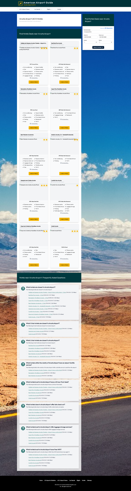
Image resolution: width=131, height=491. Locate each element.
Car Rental (37, 9)
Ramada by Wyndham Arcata (36, 348)
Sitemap (89, 480)
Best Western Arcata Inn (35, 354)
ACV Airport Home (24, 9)
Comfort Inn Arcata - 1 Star (36, 311)
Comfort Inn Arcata (34, 395)
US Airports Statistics (50, 480)
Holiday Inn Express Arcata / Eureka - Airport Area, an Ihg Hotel (45, 328)
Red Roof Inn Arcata (34, 345)
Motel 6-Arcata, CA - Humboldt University (39, 356)
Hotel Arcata (32, 334)
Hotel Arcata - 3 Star (34, 317)
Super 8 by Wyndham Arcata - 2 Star (38, 300)
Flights (48, 9)
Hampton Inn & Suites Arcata (36, 331)
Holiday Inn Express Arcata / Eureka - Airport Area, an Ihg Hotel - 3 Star (47, 292)
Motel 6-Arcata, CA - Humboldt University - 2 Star (42, 306)
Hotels (59, 9)
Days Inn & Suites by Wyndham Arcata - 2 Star (40, 314)
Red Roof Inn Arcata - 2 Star (36, 295)
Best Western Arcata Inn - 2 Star (37, 303)
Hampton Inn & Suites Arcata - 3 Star (38, 309)
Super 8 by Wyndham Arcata (36, 351)
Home (41, 480)
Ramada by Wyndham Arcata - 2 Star (38, 298)
